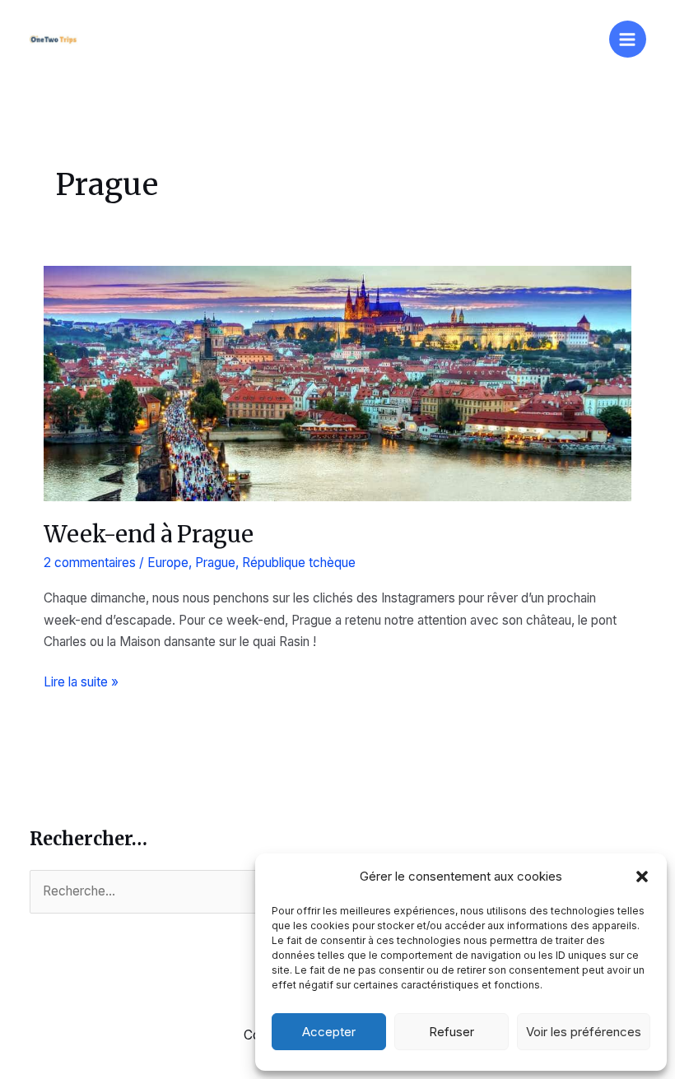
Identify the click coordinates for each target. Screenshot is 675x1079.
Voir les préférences (583, 1031)
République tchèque (299, 562)
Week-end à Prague (149, 534)
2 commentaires (90, 562)
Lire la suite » (81, 683)
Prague (215, 562)
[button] (642, 876)
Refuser (451, 1031)
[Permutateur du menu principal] (627, 39)
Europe (168, 562)
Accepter (329, 1031)
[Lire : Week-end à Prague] (337, 382)
